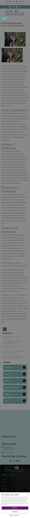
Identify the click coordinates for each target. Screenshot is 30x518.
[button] (15, 515)
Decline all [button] (15, 511)
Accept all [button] (15, 508)
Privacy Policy (4, 504)
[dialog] (15, 505)
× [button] (28, 494)
